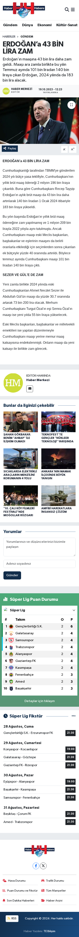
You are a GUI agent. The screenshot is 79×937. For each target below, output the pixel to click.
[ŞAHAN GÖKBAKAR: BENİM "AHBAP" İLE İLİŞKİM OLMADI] (20, 421)
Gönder (12, 575)
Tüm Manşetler (56, 890)
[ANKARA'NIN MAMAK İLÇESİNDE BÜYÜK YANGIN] (58, 458)
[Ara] (67, 10)
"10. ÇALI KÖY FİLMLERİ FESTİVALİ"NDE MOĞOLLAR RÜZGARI (18, 512)
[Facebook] (36, 866)
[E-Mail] (29, 389)
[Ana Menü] (73, 10)
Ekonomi (44, 25)
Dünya (27, 25)
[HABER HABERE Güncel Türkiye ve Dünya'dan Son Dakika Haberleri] (24, 10)
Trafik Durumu (55, 880)
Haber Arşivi (54, 900)
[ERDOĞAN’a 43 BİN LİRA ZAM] (39, 120)
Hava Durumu (17, 880)
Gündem (10, 25)
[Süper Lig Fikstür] (74, 716)
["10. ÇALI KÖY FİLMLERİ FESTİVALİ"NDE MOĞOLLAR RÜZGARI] (20, 495)
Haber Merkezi (37, 380)
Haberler (9, 36)
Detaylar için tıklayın (40, 701)
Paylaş (12, 148)
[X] (43, 866)
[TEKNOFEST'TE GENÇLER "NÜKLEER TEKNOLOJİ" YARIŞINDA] (58, 421)
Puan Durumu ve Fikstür (22, 890)
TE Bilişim (49, 931)
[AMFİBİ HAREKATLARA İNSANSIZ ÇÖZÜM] (58, 495)
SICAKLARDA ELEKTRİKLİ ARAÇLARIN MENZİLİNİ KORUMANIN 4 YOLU (20, 475)
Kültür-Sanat (67, 25)
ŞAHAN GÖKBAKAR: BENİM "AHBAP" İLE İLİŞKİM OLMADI (17, 438)
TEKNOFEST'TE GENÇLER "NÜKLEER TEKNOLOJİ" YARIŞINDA (57, 438)
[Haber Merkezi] (13, 382)
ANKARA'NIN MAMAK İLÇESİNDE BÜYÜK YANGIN (56, 475)
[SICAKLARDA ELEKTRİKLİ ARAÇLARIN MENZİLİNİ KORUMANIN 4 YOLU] (20, 458)
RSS (13, 918)
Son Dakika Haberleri (20, 900)
